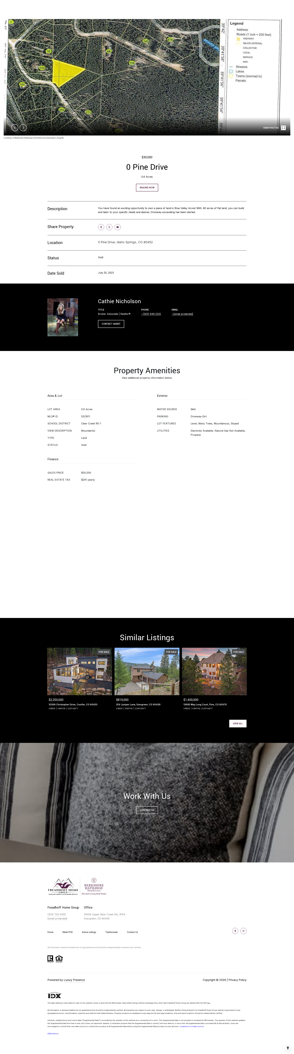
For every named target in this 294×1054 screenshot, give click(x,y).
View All (238, 723)
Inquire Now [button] (147, 187)
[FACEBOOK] (235, 931)
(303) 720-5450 (56, 914)
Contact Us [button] (147, 810)
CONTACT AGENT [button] (111, 323)
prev (14, 127)
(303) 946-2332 (152, 313)
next (23, 127)
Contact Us (132, 932)
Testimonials (111, 932)
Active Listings (89, 932)
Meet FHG (68, 932)
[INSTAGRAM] (243, 931)
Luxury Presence (74, 980)
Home (50, 932)
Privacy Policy (237, 980)
